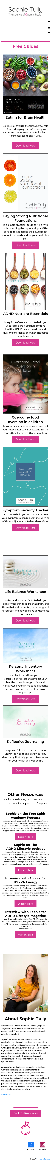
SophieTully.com (43, 1159)
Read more (6, 1094)
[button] (49, 22)
